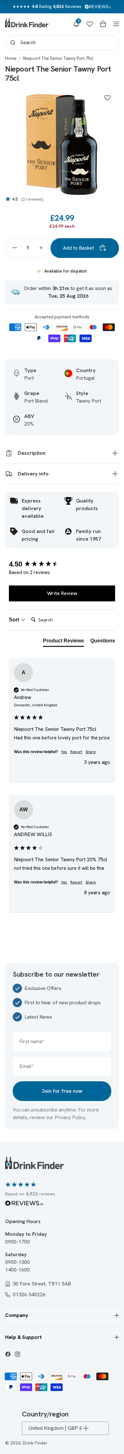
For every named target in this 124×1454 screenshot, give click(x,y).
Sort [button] (14, 619)
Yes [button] (64, 751)
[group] (62, 564)
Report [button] (76, 751)
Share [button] (91, 751)
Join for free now (62, 1091)
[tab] (63, 642)
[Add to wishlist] (107, 98)
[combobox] (62, 42)
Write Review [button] (62, 593)
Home (11, 58)
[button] (76, 24)
